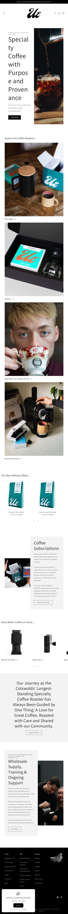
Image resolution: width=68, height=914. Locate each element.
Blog (6, 883)
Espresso (37, 858)
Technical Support (25, 875)
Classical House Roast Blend (47, 512)
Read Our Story (34, 733)
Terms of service (56, 909)
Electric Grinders (8, 660)
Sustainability (9, 870)
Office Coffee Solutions (23, 864)
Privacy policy (46, 909)
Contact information (39, 911)
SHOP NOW (14, 117)
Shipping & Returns (10, 866)
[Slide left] (30, 521)
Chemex (37, 870)
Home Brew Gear (12, 458)
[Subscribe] (36, 897)
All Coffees (9, 219)
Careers (7, 875)
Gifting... (8, 299)
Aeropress (38, 862)
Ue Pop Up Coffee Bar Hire (25, 881)
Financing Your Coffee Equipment (25, 870)
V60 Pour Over (39, 879)
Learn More (15, 829)
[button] (4, 13)
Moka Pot (37, 875)
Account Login (9, 862)
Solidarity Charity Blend (16, 512)
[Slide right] (38, 521)
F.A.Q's (22, 886)
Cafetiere (37, 866)
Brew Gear (37, 660)
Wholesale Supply (25, 858)
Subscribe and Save (43, 602)
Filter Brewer (38, 883)
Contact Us (8, 879)
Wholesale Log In (10, 858)
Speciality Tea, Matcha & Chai (17, 379)
